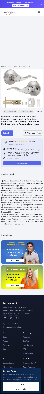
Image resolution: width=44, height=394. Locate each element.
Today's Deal (12, 66)
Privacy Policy (8, 367)
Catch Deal (7, 133)
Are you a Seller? (29, 363)
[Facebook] (16, 317)
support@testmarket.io (14, 327)
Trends (5, 341)
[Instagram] (10, 317)
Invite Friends (28, 353)
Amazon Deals (24, 66)
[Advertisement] (22, 42)
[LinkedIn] (5, 317)
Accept (21, 384)
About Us (26, 337)
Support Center (8, 363)
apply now (15, 260)
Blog (4, 349)
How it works (28, 345)
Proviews (6, 345)
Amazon (21, 144)
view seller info (22, 163)
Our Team (26, 341)
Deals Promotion (29, 367)
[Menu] (39, 12)
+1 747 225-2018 (12, 324)
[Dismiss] (41, 4)
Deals (5, 337)
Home (3, 66)
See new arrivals (19, 5)
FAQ (24, 349)
